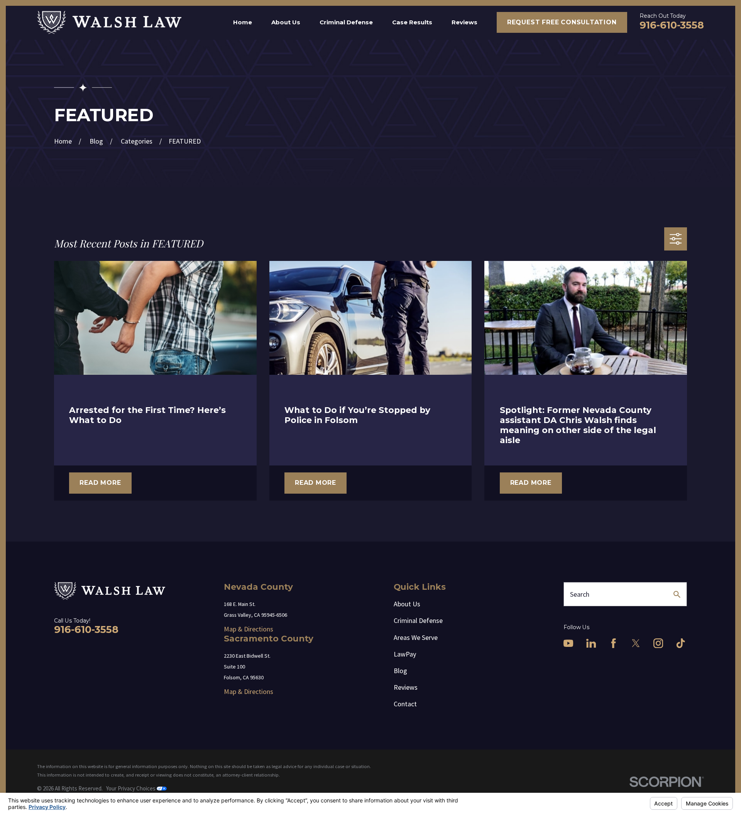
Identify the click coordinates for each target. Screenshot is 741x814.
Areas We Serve (416, 637)
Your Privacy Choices (131, 788)
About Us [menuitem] (285, 22)
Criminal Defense (418, 620)
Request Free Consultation (562, 22)
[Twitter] (636, 643)
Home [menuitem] (242, 22)
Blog (400, 670)
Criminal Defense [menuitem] (346, 22)
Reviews (406, 687)
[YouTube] (568, 643)
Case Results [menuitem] (412, 22)
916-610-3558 (671, 25)
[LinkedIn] (591, 643)
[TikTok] (680, 643)
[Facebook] (613, 643)
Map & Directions (248, 628)
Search (579, 594)
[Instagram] (658, 643)
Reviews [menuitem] (464, 22)
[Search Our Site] (676, 594)
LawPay (405, 654)
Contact (405, 703)
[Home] (109, 22)
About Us (407, 603)
